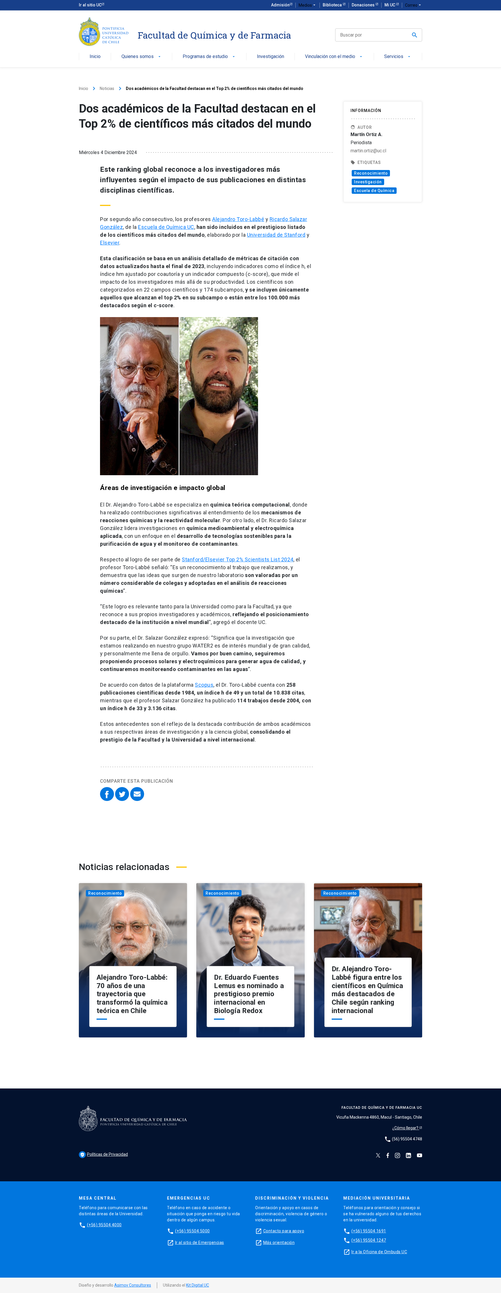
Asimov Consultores (132, 1285)
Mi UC (390, 5)
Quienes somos (141, 56)
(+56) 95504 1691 (368, 1231)
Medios (308, 5)
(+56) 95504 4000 (104, 1225)
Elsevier (109, 243)
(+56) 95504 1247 (368, 1240)
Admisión (280, 5)
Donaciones (363, 5)
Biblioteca (333, 5)
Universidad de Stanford (276, 235)
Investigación (270, 56)
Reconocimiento (371, 173)
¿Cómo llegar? (405, 1128)
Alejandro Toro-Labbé (238, 219)
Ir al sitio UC (90, 5)
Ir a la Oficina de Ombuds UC (379, 1251)
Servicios (397, 56)
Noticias (107, 88)
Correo (413, 5)
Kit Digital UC (197, 1285)
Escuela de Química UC (166, 227)
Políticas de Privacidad (104, 1154)
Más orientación (279, 1242)
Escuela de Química (374, 190)
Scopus (204, 685)
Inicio (95, 56)
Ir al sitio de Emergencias (199, 1242)
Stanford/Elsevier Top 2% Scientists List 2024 (237, 559)
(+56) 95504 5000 (192, 1231)
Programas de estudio (209, 56)
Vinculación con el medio (334, 56)
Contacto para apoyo (283, 1231)
